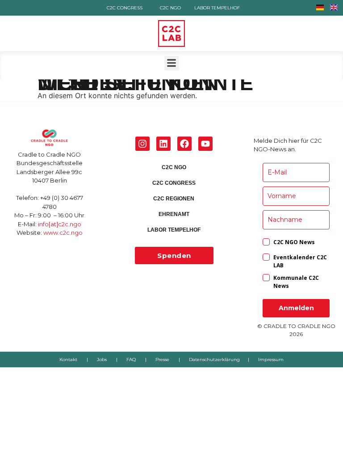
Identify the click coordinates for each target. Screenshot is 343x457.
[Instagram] (142, 144)
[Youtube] (205, 144)
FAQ (131, 359)
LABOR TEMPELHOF (217, 8)
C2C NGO (170, 8)
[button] (171, 63)
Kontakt (68, 359)
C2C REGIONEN (174, 198)
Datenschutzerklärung (214, 359)
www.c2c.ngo (63, 232)
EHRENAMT (174, 214)
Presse (162, 359)
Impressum (271, 359)
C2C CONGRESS (124, 8)
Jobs (102, 359)
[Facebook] (184, 144)
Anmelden (296, 308)
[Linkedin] (163, 144)
